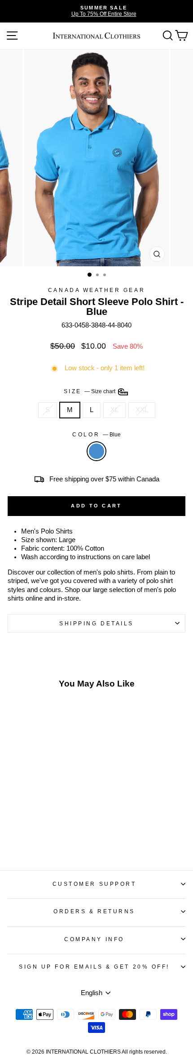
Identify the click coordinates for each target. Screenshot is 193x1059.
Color (96, 434)
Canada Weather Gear (96, 290)
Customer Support (94, 884)
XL (114, 409)
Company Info (94, 939)
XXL (142, 409)
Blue (96, 451)
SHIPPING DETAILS (96, 623)
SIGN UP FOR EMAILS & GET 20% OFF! (94, 966)
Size (90, 391)
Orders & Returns (94, 911)
